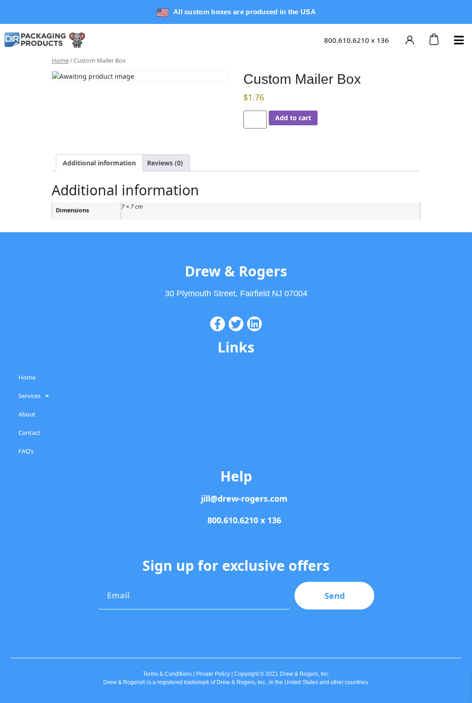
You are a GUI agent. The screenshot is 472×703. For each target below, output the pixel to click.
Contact (29, 432)
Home (60, 60)
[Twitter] (236, 323)
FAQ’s (26, 451)
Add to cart (293, 117)
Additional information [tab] (99, 162)
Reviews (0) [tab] (165, 162)
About (26, 414)
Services (29, 396)
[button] (458, 40)
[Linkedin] (254, 323)
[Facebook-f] (217, 323)
